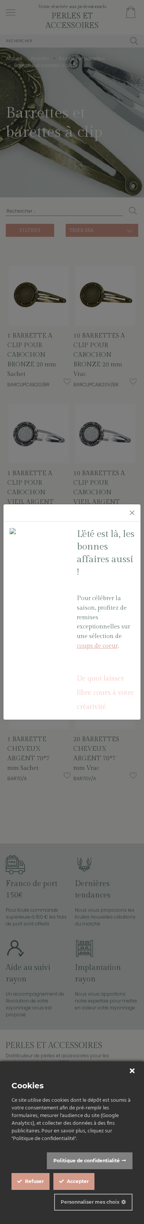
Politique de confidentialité (86, 1160)
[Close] (132, 512)
